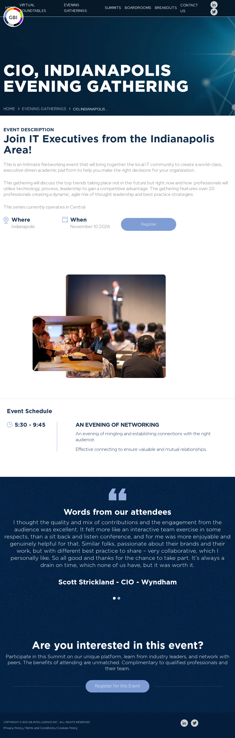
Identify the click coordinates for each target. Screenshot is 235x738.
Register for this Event (117, 686)
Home (9, 109)
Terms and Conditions (40, 728)
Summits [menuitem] (113, 8)
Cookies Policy (67, 728)
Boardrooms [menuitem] (138, 8)
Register (148, 224)
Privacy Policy (13, 728)
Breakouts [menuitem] (166, 8)
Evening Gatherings (44, 109)
